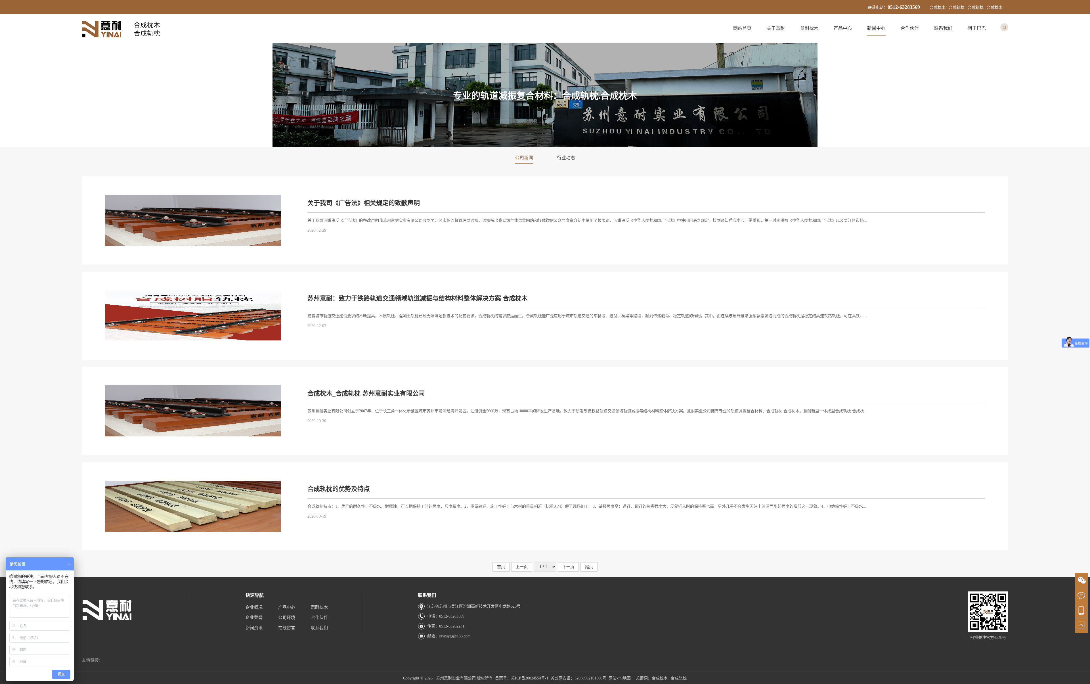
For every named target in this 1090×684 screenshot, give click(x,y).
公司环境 (286, 617)
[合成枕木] (122, 39)
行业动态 (566, 157)
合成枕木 (660, 678)
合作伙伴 (910, 28)
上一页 (522, 567)
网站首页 (742, 28)
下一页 (568, 567)
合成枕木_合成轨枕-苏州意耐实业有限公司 (366, 393)
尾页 (589, 567)
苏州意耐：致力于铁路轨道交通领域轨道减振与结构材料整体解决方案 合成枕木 (417, 298)
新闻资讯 (254, 628)
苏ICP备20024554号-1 (529, 678)
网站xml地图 (620, 678)
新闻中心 (876, 28)
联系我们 (943, 28)
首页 (501, 567)
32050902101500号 (590, 678)
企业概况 (254, 607)
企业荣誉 (254, 617)
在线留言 (286, 628)
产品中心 (843, 28)
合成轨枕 (679, 678)
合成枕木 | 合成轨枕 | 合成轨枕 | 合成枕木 (966, 7)
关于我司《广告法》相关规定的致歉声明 (363, 202)
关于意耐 (776, 28)
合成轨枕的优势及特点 (338, 488)
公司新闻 (524, 157)
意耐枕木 (809, 28)
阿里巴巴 (977, 28)
